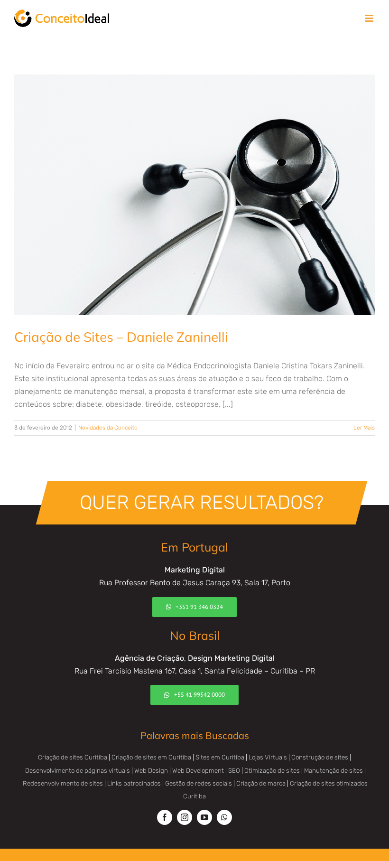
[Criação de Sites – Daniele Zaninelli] (194, 195)
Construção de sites (319, 757)
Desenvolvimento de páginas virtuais (77, 770)
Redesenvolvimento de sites (63, 783)
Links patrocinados (134, 783)
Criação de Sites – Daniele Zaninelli (121, 336)
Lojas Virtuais (268, 757)
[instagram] (184, 817)
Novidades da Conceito (108, 427)
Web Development (198, 770)
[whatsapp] (224, 817)
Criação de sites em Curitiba (151, 757)
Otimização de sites (272, 770)
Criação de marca (261, 783)
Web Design (151, 770)
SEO (234, 770)
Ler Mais (364, 427)
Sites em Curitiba (219, 757)
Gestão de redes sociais (198, 783)
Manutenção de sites (333, 770)
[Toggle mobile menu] (370, 18)
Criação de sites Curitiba (72, 757)
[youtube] (204, 817)
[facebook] (164, 817)
